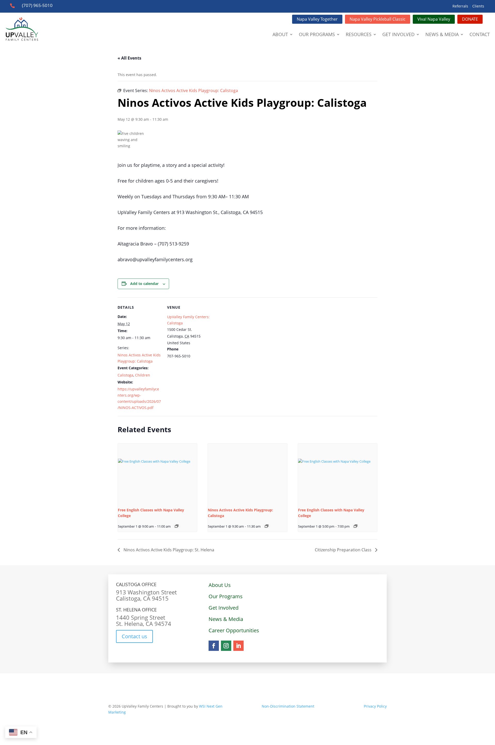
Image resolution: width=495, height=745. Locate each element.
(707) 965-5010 (37, 5)
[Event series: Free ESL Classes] (176, 526)
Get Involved (223, 607)
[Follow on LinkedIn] (238, 646)
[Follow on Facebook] (214, 646)
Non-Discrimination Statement (288, 706)
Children (142, 375)
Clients (478, 6)
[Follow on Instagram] (226, 646)
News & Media (226, 619)
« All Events (129, 58)
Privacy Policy (350, 706)
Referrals (460, 6)
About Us (220, 585)
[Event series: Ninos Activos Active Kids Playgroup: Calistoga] (266, 526)
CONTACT (479, 34)
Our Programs (226, 596)
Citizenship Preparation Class (344, 550)
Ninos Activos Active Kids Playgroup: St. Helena (168, 550)
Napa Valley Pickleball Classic (378, 19)
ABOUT (280, 34)
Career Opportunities (234, 630)
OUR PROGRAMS (317, 34)
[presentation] (157, 473)
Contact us (134, 636)
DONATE (470, 19)
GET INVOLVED (398, 34)
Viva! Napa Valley (433, 19)
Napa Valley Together (317, 19)
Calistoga (125, 375)
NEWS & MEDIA (442, 34)
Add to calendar (144, 283)
